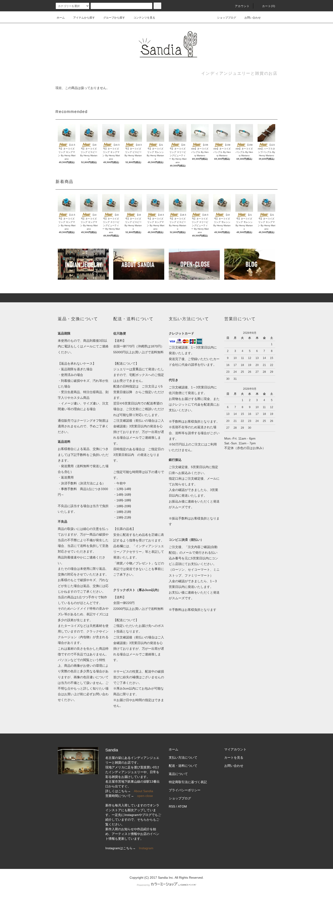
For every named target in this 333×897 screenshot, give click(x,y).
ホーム (61, 17)
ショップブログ (226, 17)
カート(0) (268, 6)
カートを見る (233, 757)
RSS (172, 806)
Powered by (143, 885)
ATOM (182, 806)
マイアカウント (235, 749)
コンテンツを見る (144, 17)
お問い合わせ (252, 17)
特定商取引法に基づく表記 (188, 782)
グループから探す (114, 17)
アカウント (242, 6)
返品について (178, 774)
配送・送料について (183, 765)
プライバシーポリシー (184, 790)
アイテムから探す (84, 17)
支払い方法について (183, 757)
